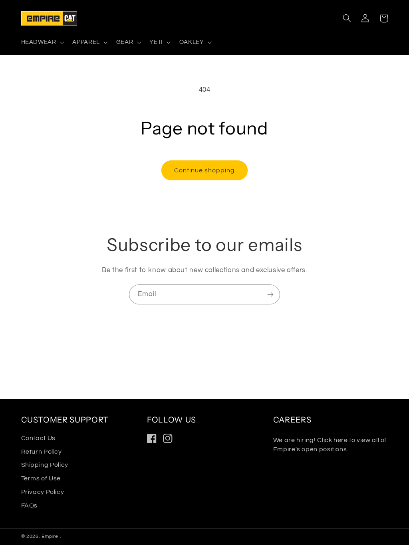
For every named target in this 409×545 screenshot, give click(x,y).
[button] (42, 42)
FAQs (29, 505)
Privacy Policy (42, 492)
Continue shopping (204, 170)
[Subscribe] (270, 294)
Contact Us (38, 438)
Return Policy (41, 451)
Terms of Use (41, 478)
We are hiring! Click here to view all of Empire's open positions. (330, 444)
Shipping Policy (44, 465)
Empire (51, 536)
